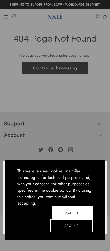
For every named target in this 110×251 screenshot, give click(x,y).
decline (71, 225)
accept (72, 213)
